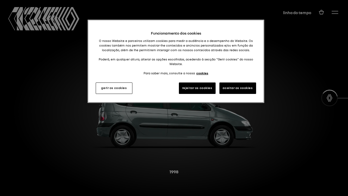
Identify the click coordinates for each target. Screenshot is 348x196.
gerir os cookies (114, 88)
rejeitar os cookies (197, 88)
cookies (202, 73)
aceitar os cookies (238, 88)
